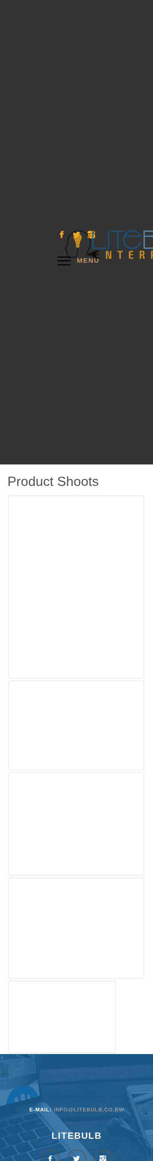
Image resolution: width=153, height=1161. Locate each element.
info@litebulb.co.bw (89, 1110)
